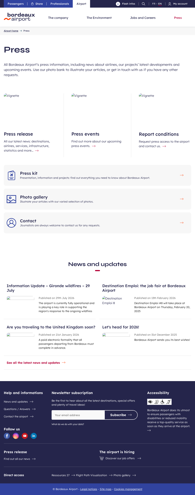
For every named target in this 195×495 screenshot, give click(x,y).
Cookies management (128, 489)
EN (160, 3)
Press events (85, 134)
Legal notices (88, 489)
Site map (105, 489)
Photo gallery (34, 197)
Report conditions (159, 134)
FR (153, 3)
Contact (28, 220)
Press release (18, 134)
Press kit (29, 173)
